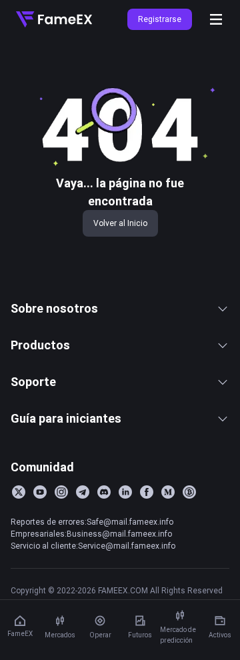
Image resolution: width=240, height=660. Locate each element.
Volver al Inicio (120, 223)
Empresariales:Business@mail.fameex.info (91, 534)
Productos (40, 345)
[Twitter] (19, 492)
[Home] (54, 19)
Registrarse (159, 19)
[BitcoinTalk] (189, 492)
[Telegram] (83, 492)
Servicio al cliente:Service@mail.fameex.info (93, 546)
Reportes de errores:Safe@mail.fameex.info (92, 522)
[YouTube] (40, 492)
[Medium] (168, 492)
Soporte (33, 381)
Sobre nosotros (54, 308)
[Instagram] (61, 492)
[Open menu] (216, 19)
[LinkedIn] (125, 492)
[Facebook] (147, 492)
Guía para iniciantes (66, 418)
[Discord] (104, 492)
